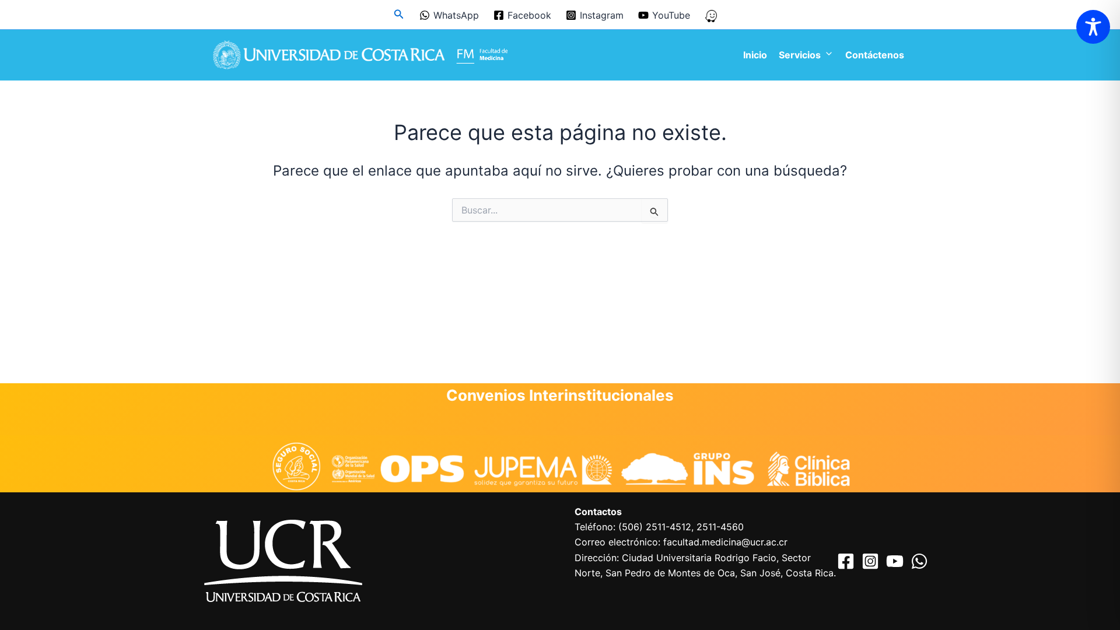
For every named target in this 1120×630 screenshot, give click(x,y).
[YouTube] (895, 561)
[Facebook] (846, 561)
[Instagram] (870, 561)
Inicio (755, 55)
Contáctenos (874, 55)
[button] (399, 14)
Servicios (800, 55)
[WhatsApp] (919, 561)
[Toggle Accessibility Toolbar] (1093, 27)
